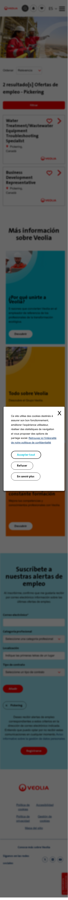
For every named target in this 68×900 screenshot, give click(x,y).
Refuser (22, 465)
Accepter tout (26, 455)
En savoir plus (25, 476)
